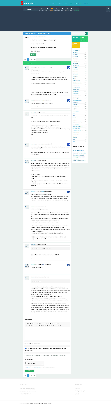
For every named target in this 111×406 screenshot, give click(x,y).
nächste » (33, 59)
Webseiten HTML (76, 128)
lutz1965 (42, 100)
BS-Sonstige (75, 76)
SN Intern (75, 137)
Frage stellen (76, 10)
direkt (30, 393)
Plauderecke (75, 135)
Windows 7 (75, 58)
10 (78, 153)
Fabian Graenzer (39, 403)
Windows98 (75, 72)
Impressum (77, 388)
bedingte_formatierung (77, 160)
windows (81, 150)
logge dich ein (28, 367)
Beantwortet (33, 67)
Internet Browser (76, 95)
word (79, 155)
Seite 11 (24, 392)
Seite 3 (30, 388)
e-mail (83, 160)
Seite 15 (22, 393)
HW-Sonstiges (76, 111)
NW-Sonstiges (76, 124)
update (77, 158)
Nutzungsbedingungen (80, 391)
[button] (28, 323)
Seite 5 (21, 390)
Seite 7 (27, 390)
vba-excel (75, 155)
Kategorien (67, 10)
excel (75, 151)
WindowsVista (76, 61)
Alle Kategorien (76, 50)
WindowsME (75, 69)
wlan (81, 157)
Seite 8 (30, 390)
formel (74, 157)
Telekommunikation (77, 122)
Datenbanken (76, 85)
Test (74, 139)
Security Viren (76, 89)
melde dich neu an (36, 367)
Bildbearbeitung (76, 87)
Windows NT (75, 67)
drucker (74, 158)
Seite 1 (24, 388)
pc (79, 157)
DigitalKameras (76, 109)
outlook (84, 153)
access (83, 157)
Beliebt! (51, 10)
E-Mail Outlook (76, 91)
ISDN (74, 115)
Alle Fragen (47, 10)
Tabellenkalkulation (77, 82)
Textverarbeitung (76, 80)
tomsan (42, 67)
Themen (62, 10)
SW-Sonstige (75, 98)
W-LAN (74, 117)
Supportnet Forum (30, 9)
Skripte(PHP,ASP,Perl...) (78, 126)
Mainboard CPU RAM (77, 100)
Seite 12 (28, 392)
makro (81, 153)
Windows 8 (75, 56)
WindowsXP (75, 63)
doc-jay (42, 191)
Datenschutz (77, 393)
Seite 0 (21, 388)
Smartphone (75, 106)
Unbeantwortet (57, 10)
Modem (74, 119)
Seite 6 (24, 390)
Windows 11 (75, 52)
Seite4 (33, 388)
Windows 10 (75, 54)
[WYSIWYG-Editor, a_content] (47, 333)
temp (74, 141)
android (82, 155)
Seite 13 (31, 392)
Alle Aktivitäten (41, 10)
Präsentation (75, 93)
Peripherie (75, 104)
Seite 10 (21, 392)
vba (78, 151)
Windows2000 (76, 65)
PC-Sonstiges (75, 132)
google (77, 157)
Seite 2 (27, 388)
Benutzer (71, 10)
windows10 (75, 153)
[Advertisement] (55, 21)
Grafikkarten (75, 102)
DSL (74, 113)
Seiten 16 (26, 393)
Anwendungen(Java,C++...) (78, 130)
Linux (74, 78)
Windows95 (75, 74)
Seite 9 (33, 390)
